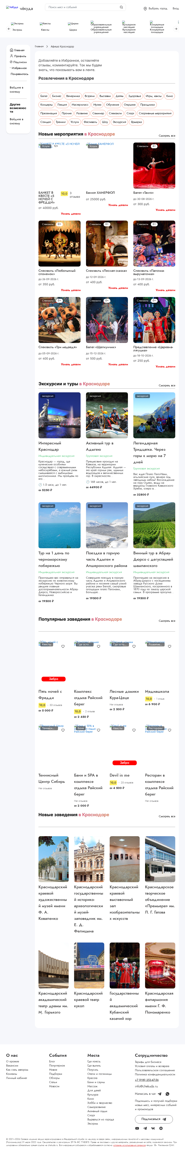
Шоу (105, 122)
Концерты (46, 104)
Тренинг (61, 122)
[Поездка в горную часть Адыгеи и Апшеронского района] (107, 525)
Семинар (98, 113)
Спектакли (115, 113)
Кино (169, 96)
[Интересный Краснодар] (59, 415)
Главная (19, 50)
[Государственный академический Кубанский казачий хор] (125, 965)
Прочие (67, 113)
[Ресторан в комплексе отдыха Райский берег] (160, 747)
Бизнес (56, 96)
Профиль (20, 56)
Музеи (97, 104)
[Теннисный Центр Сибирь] (53, 747)
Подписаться (150, 1119)
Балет (43, 96)
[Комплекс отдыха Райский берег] (89, 664)
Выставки (105, 96)
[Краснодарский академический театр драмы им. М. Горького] (53, 965)
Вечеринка (73, 96)
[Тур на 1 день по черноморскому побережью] (59, 525)
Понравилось (19, 74)
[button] (155, 9)
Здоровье (134, 96)
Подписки (20, 62)
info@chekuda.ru (146, 1086)
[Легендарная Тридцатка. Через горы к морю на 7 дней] (154, 415)
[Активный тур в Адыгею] (107, 415)
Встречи (90, 96)
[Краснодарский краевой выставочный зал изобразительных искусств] (125, 859)
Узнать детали (71, 213)
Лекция (62, 104)
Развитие (82, 113)
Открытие (129, 104)
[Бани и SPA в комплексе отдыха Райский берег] (89, 747)
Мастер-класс (80, 104)
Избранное (19, 68)
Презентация (48, 113)
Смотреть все (167, 135)
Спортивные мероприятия (155, 113)
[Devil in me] (125, 747)
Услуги (75, 122)
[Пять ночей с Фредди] (53, 664)
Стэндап (45, 122)
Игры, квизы (154, 96)
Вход (176, 8)
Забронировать (53, 679)
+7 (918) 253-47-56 (147, 1080)
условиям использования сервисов (129, 1145)
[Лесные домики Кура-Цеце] (125, 664)
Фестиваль (90, 122)
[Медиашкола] (160, 664)
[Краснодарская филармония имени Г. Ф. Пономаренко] (160, 965)
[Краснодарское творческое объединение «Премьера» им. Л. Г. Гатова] (160, 859)
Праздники (147, 104)
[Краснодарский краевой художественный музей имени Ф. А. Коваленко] (53, 859)
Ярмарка (136, 122)
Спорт (130, 113)
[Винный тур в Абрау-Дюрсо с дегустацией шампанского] (154, 525)
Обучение (112, 104)
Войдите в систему (16, 89)
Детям (119, 96)
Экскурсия (119, 122)
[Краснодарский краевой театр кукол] (89, 965)
